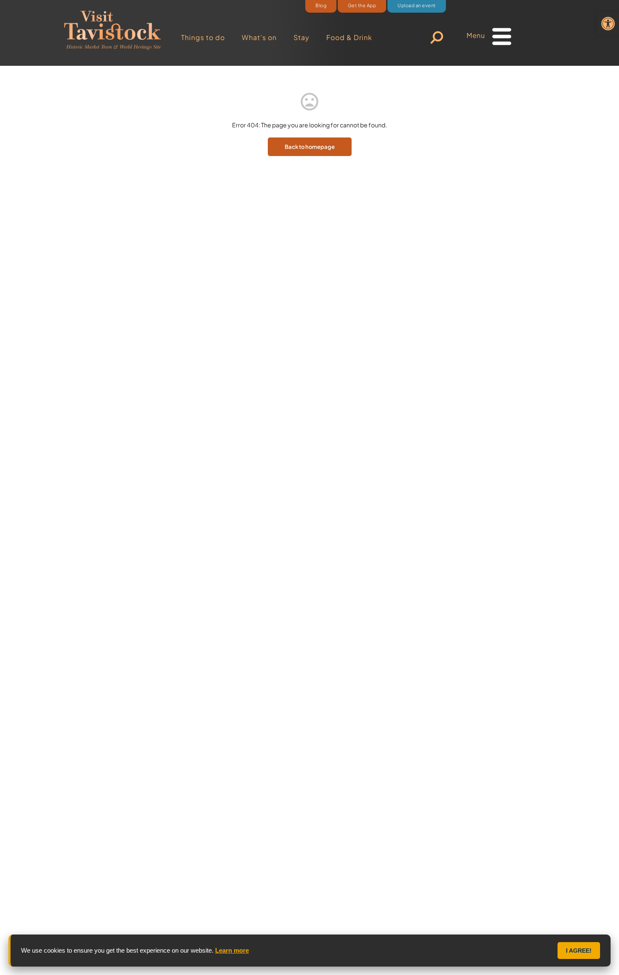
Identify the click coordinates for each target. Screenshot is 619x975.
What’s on (259, 37)
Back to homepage (310, 146)
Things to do (203, 37)
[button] (608, 24)
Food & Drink (349, 37)
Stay (301, 37)
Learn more (232, 950)
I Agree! (579, 950)
